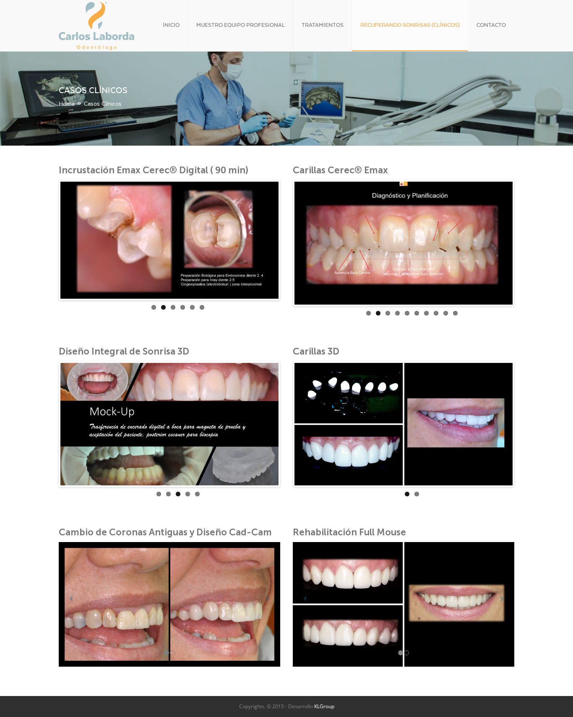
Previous (47, 238)
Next (294, 242)
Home (67, 103)
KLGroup (324, 706)
